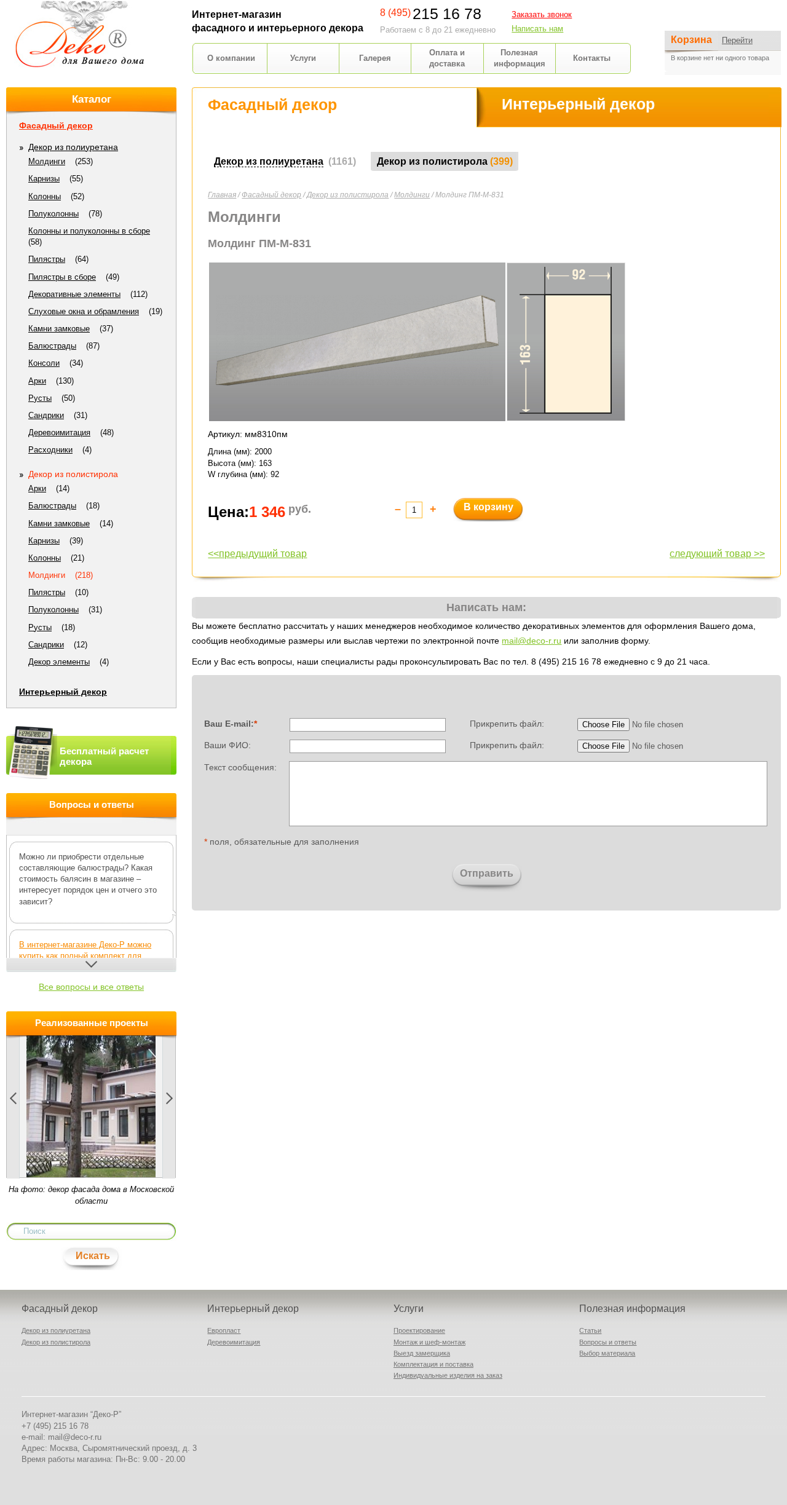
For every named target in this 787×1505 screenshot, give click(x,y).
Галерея (375, 58)
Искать (93, 1255)
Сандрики (46, 415)
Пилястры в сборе (62, 277)
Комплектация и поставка (433, 1364)
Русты (40, 398)
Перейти (737, 40)
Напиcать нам (537, 28)
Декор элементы (59, 661)
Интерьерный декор (63, 692)
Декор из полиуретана (73, 147)
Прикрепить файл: (507, 724)
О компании (231, 58)
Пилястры (46, 259)
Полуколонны (53, 213)
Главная (222, 195)
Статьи (590, 1330)
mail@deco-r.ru (531, 641)
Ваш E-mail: (230, 724)
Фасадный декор (271, 195)
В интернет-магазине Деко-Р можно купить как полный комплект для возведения (85, 955)
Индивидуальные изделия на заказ (448, 1375)
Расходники (50, 449)
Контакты (592, 58)
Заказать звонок (542, 14)
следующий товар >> (717, 553)
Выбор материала (607, 1353)
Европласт (223, 1330)
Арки (37, 380)
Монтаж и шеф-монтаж (429, 1342)
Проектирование (419, 1330)
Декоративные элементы (74, 294)
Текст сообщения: (240, 767)
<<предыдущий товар (257, 553)
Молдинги (412, 195)
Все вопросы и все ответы (91, 987)
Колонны (44, 196)
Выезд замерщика (422, 1353)
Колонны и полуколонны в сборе (89, 230)
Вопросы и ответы (607, 1342)
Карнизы (44, 178)
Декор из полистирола (348, 195)
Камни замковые (59, 328)
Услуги (303, 58)
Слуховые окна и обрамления (83, 311)
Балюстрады (52, 345)
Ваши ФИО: (227, 745)
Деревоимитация (59, 432)
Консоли (44, 363)
